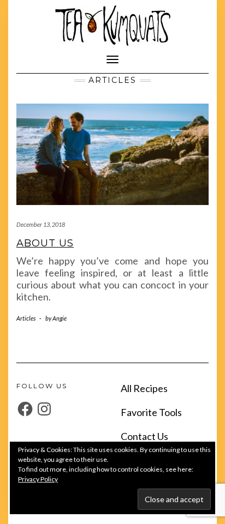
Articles (25, 318)
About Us (45, 243)
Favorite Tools (151, 412)
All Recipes (144, 388)
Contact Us (144, 436)
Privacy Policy (38, 479)
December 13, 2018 (40, 224)
